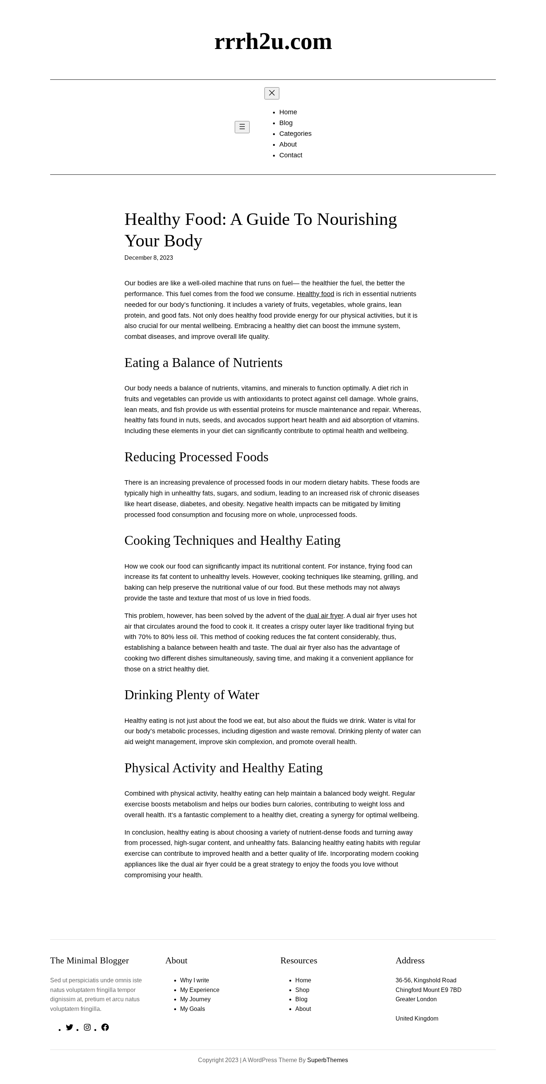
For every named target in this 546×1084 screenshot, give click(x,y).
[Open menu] (242, 127)
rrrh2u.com (273, 41)
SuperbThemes (327, 1060)
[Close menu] (271, 93)
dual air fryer (324, 615)
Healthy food (315, 294)
